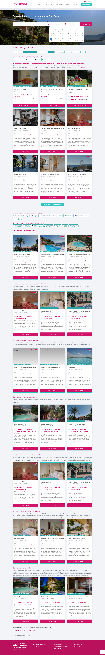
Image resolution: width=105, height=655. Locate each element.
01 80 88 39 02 (40, 645)
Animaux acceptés (60, 52)
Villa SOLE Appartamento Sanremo (25, 367)
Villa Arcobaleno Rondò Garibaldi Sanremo (81, 311)
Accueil (40, 4)
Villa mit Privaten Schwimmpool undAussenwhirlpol (84, 254)
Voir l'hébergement (24, 105)
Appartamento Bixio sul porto (77, 174)
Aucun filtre (51, 52)
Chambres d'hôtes (48, 4)
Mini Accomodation (74, 128)
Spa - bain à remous (70, 52)
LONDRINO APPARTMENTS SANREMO (53, 89)
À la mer (78, 52)
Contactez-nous (78, 644)
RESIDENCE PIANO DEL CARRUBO (79, 89)
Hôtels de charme (41, 52)
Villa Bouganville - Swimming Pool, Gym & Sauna (56, 254)
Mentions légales (57, 648)
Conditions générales (58, 644)
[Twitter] (79, 646)
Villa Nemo (71, 367)
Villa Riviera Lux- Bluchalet (22, 254)
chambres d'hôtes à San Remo (32, 67)
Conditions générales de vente (61, 646)
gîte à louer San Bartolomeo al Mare (76, 91)
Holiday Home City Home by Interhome (53, 128)
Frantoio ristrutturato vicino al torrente (53, 538)
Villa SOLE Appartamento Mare (50, 367)
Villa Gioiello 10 (45, 597)
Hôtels (73, 4)
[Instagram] (75, 646)
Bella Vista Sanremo (20, 424)
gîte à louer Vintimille (19, 91)
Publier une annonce (86, 4)
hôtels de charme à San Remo (79, 67)
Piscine (83, 52)
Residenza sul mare (47, 424)
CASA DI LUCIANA (20, 89)
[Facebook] (77, 646)
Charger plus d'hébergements (51, 204)
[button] (85, 1)
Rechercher (86, 24)
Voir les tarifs (25, 151)
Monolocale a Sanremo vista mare (78, 597)
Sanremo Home (46, 311)
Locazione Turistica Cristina (76, 538)
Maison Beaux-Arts (20, 128)
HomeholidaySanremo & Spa (50, 174)
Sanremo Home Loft (20, 174)
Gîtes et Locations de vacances (62, 4)
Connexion (90, 1)
